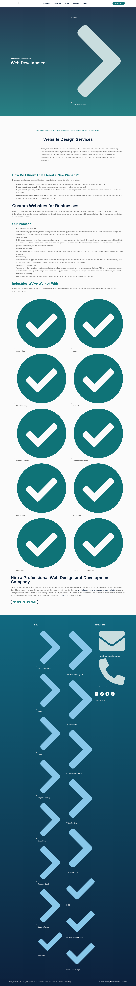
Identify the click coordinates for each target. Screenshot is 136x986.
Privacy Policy (103, 982)
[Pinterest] (113, 694)
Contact (76, 3)
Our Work (57, 3)
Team (67, 3)
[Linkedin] (107, 694)
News (85, 3)
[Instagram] (102, 694)
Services (46, 3)
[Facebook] (96, 694)
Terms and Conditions (118, 982)
